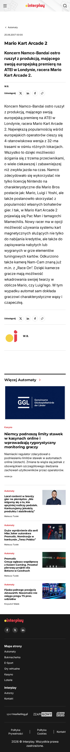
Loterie (8, 679)
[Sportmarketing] (17, 714)
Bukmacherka (12, 657)
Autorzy (9, 692)
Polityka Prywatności (15, 731)
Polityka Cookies (41, 731)
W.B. (6, 86)
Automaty (13, 27)
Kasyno (8, 674)
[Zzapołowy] (42, 714)
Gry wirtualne (12, 668)
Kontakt (8, 698)
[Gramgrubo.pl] (60, 714)
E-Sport (8, 662)
